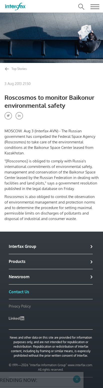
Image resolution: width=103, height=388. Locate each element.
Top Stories (19, 69)
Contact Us (19, 291)
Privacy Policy (20, 306)
